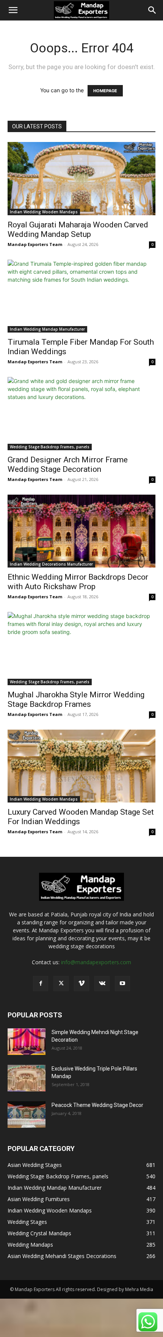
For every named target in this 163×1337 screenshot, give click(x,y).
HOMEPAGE (105, 90)
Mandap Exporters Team (35, 244)
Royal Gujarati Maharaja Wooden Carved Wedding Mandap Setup (78, 229)
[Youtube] (122, 983)
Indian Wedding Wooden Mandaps (44, 211)
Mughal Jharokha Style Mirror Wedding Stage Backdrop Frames (76, 699)
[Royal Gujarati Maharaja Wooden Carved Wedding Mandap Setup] (81, 178)
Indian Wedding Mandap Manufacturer (47, 329)
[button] (13, 10)
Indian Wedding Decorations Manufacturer (51, 564)
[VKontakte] (102, 983)
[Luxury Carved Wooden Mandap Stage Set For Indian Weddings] (81, 766)
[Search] (152, 10)
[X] (61, 983)
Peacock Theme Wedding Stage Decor (97, 1105)
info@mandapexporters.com (96, 962)
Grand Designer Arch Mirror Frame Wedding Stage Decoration (68, 464)
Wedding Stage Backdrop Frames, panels (49, 446)
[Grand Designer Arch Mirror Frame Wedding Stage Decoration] (81, 413)
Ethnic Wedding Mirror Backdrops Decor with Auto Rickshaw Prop (78, 581)
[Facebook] (40, 983)
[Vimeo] (81, 983)
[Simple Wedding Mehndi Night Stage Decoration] (26, 1041)
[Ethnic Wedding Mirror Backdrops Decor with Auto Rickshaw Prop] (81, 531)
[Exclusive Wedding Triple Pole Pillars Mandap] (26, 1078)
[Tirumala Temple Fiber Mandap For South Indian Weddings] (81, 296)
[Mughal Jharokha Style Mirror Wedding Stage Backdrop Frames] (81, 648)
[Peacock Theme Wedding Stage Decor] (26, 1114)
